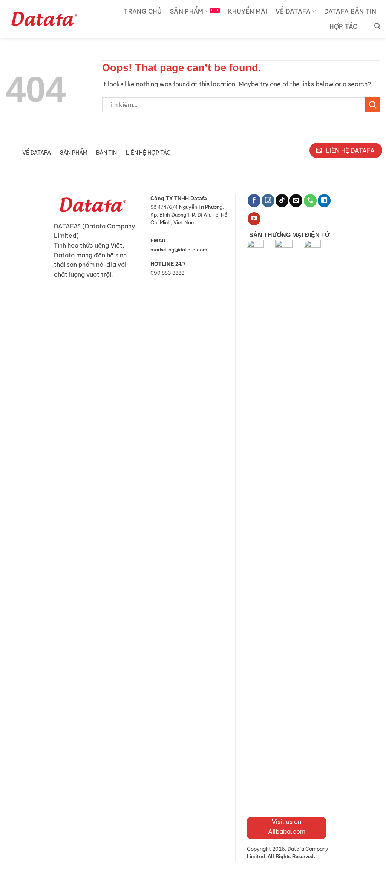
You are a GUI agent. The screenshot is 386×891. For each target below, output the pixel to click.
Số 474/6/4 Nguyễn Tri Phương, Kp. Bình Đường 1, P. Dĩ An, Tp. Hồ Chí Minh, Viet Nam (188, 214)
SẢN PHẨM (187, 11)
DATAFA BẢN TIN (350, 11)
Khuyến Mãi (247, 11)
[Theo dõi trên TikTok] (282, 200)
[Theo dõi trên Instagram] (268, 200)
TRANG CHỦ (143, 11)
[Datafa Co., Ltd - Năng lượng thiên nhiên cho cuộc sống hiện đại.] (44, 19)
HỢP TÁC (343, 26)
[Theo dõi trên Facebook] (254, 200)
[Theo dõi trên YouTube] (254, 218)
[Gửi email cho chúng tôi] (296, 200)
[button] (377, 26)
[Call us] (310, 200)
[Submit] (372, 104)
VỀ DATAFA (293, 11)
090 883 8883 (167, 273)
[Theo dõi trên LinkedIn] (324, 200)
